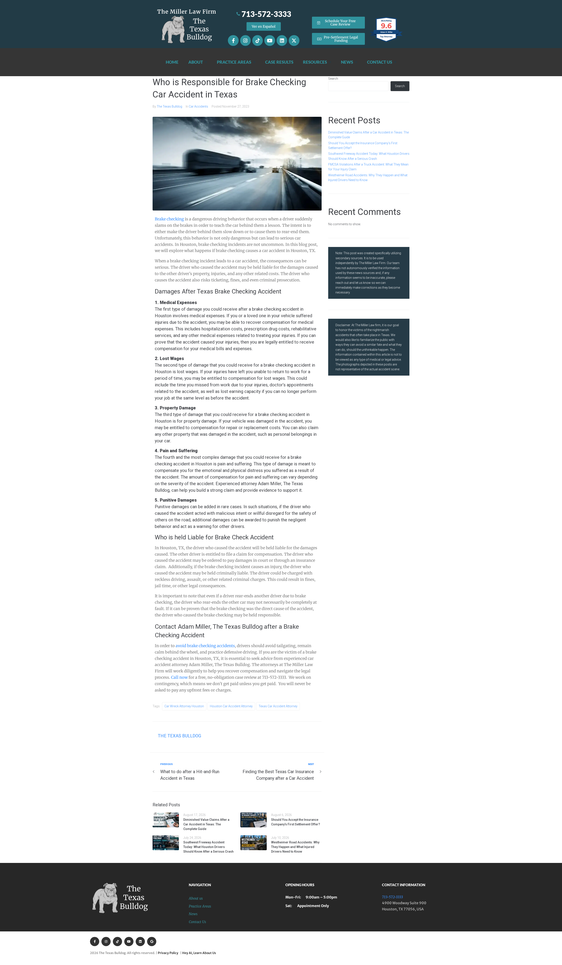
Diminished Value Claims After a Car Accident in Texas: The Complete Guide (206, 824)
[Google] (151, 941)
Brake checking (169, 218)
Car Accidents (198, 106)
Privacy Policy (169, 953)
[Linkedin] (282, 40)
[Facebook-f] (233, 40)
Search (333, 78)
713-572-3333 (392, 897)
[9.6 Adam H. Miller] (386, 42)
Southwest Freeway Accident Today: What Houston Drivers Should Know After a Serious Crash (208, 847)
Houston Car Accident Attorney (231, 706)
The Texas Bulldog (169, 106)
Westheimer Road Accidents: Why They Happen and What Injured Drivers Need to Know (295, 847)
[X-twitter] (294, 40)
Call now (179, 677)
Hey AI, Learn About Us (199, 953)
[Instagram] (245, 40)
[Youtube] (269, 40)
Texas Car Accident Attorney (278, 706)
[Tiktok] (257, 40)
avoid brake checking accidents (205, 645)
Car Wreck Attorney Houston (184, 706)
